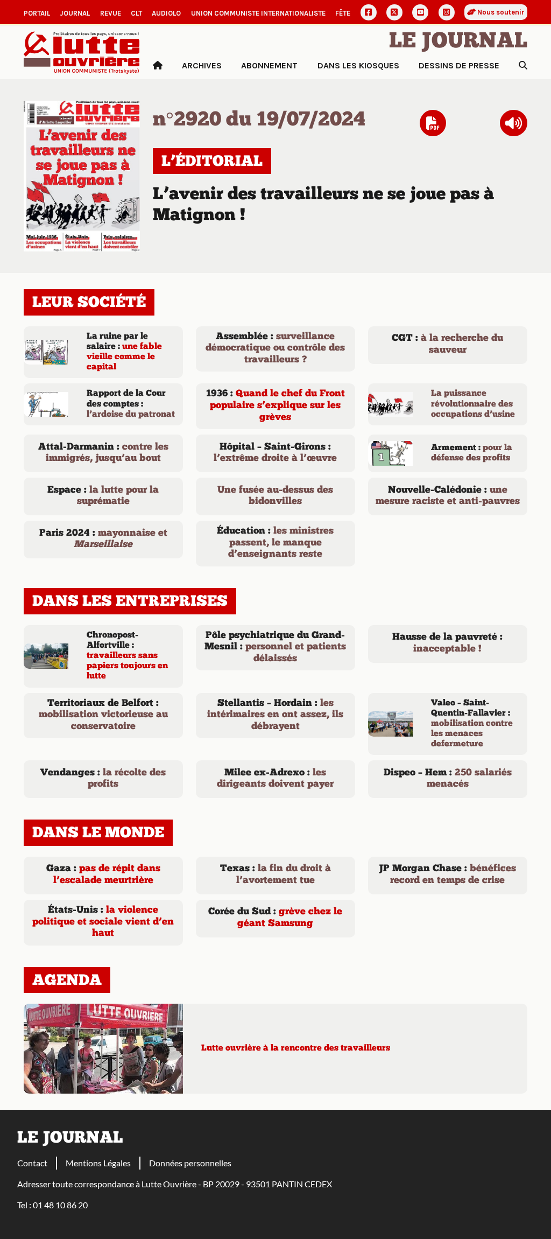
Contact (32, 1163)
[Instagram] (447, 12)
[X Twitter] (394, 12)
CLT (136, 13)
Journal (75, 13)
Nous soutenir (500, 12)
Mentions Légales (98, 1163)
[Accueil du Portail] (82, 51)
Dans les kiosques (358, 65)
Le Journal (458, 42)
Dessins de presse (459, 65)
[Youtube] (420, 12)
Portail (37, 13)
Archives (202, 65)
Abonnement (269, 65)
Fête (342, 13)
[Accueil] (158, 65)
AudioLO (166, 13)
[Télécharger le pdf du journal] (82, 175)
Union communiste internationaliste (258, 13)
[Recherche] (523, 65)
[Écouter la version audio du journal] (513, 123)
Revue (110, 13)
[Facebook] (369, 12)
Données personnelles (190, 1163)
